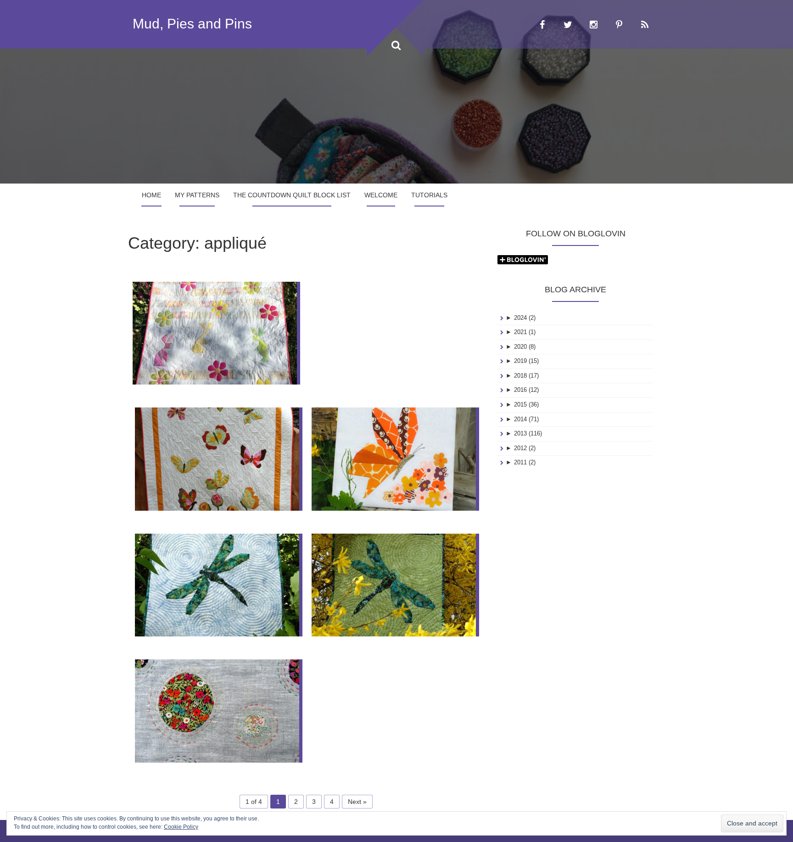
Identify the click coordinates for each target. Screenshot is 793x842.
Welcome (380, 195)
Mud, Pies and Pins (192, 23)
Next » (357, 801)
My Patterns (197, 195)
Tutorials (429, 195)
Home (151, 195)
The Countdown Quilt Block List (292, 195)
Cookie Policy (181, 827)
